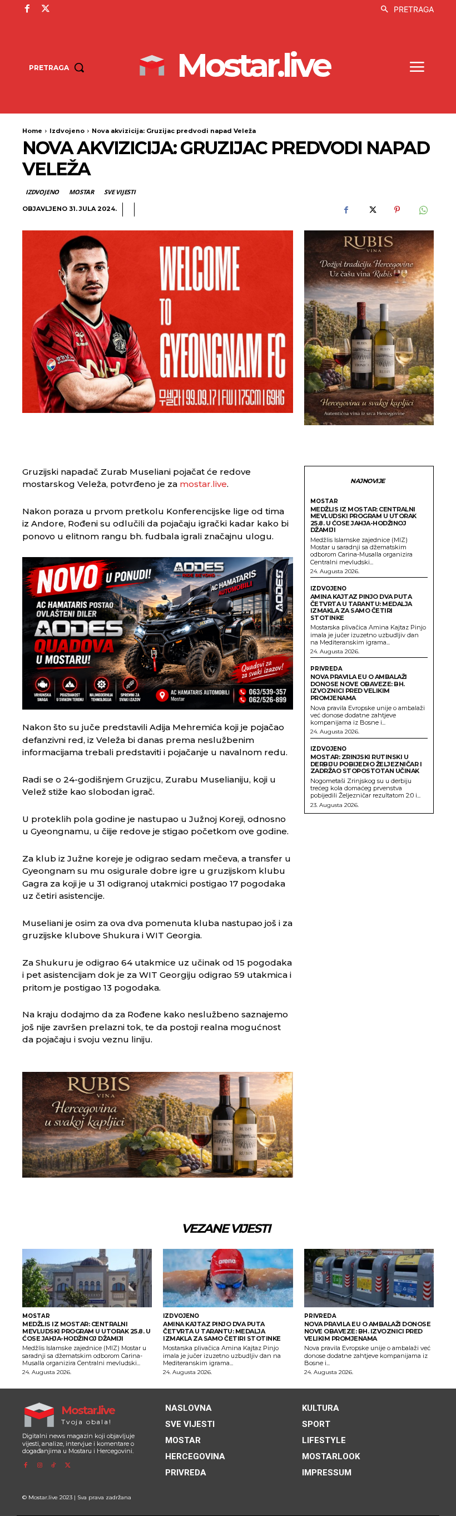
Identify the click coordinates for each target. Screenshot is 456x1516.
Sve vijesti (120, 192)
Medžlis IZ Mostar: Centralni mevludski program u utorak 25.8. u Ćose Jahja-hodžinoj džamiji (363, 519)
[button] (404, 9)
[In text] (157, 633)
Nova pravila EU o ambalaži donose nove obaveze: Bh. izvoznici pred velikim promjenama (358, 687)
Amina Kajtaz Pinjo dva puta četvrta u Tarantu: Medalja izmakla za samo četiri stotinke (361, 607)
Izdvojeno (67, 131)
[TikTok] (53, 1465)
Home (32, 131)
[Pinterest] (397, 210)
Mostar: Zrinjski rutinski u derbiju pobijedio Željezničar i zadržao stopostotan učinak (366, 764)
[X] (45, 9)
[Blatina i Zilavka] (369, 327)
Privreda (326, 669)
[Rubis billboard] (157, 1125)
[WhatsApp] (423, 210)
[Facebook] (27, 9)
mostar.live (203, 484)
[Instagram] (39, 1465)
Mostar (81, 192)
